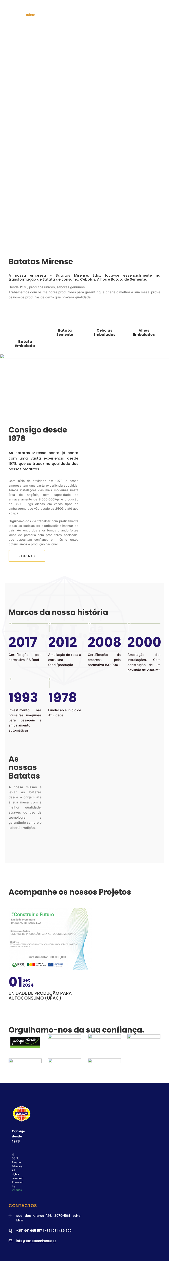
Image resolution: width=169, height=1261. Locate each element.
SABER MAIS (27, 556)
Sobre (46, 15)
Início (30, 15)
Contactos (112, 15)
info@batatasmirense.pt (36, 1241)
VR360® (17, 1190)
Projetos (89, 15)
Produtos (65, 15)
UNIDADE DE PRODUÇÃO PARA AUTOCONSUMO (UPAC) (40, 995)
